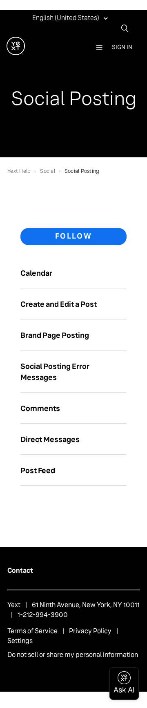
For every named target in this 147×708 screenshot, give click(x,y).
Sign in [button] (122, 47)
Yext (13, 605)
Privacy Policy (90, 631)
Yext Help (19, 171)
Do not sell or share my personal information (72, 654)
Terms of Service (32, 631)
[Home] (16, 53)
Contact (20, 570)
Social (47, 171)
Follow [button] (73, 236)
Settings (20, 641)
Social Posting (82, 171)
